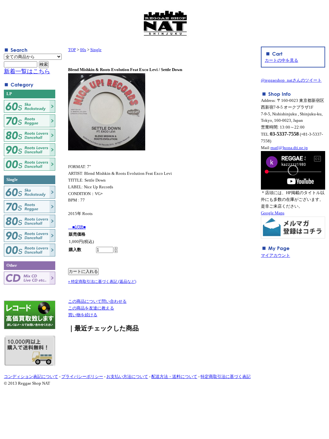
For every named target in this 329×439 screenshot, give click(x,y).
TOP (72, 49)
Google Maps (272, 213)
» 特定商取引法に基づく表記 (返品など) (102, 281)
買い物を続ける (82, 314)
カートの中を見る (281, 60)
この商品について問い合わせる (97, 301)
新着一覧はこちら (27, 71)
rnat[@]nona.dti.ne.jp (289, 147)
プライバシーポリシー (82, 376)
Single (96, 49)
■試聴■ (77, 227)
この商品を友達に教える (91, 308)
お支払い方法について (127, 376)
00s (83, 49)
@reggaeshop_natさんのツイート (291, 80)
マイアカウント (275, 255)
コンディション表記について (31, 376)
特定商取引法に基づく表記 (225, 376)
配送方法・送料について (174, 376)
